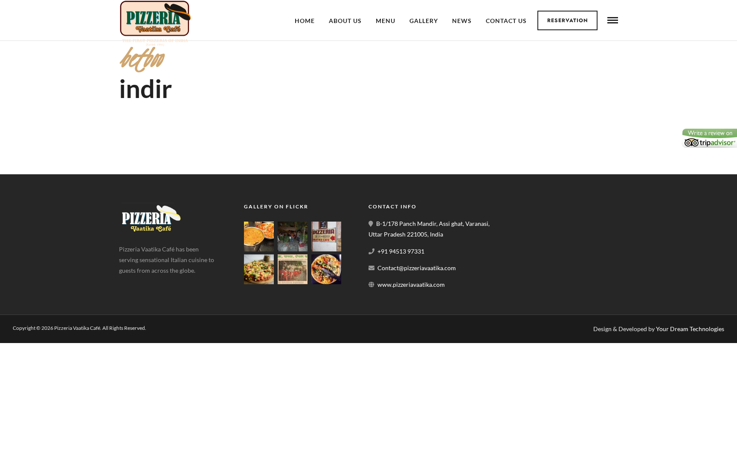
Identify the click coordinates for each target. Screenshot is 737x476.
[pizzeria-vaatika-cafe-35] (293, 282)
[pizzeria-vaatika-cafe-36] (326, 249)
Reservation (567, 20)
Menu (385, 20)
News (462, 20)
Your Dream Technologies (690, 328)
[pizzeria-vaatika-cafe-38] (259, 249)
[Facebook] (128, 284)
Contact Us (506, 20)
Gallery (423, 20)
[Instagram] (168, 284)
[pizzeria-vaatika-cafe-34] (259, 282)
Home (305, 20)
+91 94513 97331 (400, 251)
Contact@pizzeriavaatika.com (416, 267)
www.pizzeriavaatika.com (411, 284)
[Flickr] (148, 284)
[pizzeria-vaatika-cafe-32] (326, 282)
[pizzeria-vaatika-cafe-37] (293, 249)
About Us (345, 20)
